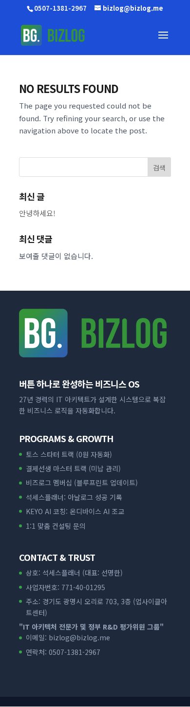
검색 (159, 167)
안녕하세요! (37, 213)
